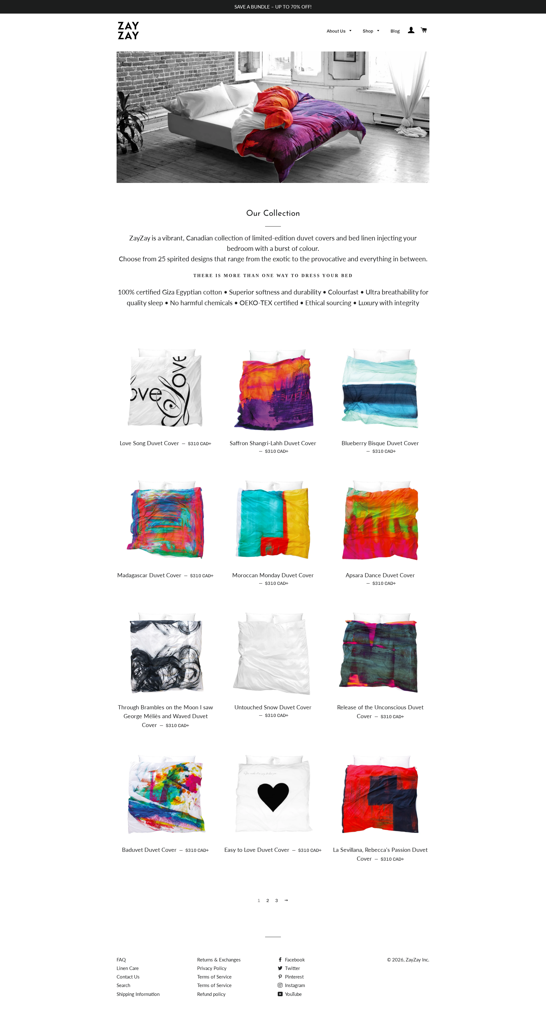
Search (123, 985)
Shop (368, 30)
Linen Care (128, 968)
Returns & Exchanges (219, 959)
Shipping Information (138, 994)
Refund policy (211, 994)
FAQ (121, 959)
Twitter (292, 968)
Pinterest (294, 976)
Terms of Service (214, 976)
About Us (337, 30)
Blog (395, 30)
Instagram (294, 985)
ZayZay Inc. (417, 959)
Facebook (294, 959)
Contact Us (128, 976)
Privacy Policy (212, 968)
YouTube (293, 994)
